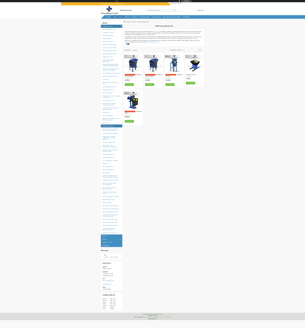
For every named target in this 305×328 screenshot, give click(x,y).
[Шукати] (174, 10)
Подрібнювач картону (108, 199)
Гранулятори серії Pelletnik (109, 44)
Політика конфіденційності (164, 317)
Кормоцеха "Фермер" (108, 32)
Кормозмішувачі (106, 38)
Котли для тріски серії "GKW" (110, 222)
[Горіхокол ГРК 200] (174, 63)
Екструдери (105, 79)
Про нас (127, 16)
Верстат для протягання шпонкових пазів (109, 188)
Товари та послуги (118, 16)
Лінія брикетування (107, 35)
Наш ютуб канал (156, 16)
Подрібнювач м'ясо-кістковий (110, 180)
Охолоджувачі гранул (108, 100)
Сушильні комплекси (107, 41)
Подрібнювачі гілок (107, 57)
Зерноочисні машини (108, 169)
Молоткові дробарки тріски (109, 76)
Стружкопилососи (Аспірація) (110, 133)
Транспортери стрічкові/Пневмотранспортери (109, 104)
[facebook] (127, 44)
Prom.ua (160, 314)
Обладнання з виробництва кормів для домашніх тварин (110, 176)
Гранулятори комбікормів (109, 50)
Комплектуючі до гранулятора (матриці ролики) (110, 108)
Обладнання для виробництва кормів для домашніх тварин (110, 65)
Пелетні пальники (107, 93)
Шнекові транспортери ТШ (109, 233)
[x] (128, 44)
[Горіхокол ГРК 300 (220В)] (133, 63)
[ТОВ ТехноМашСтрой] (109, 10)
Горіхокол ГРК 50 (191, 74)
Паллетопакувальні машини (109, 225)
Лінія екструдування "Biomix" (110, 211)
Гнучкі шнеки (105, 123)
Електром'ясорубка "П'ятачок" (110, 196)
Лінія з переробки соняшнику (110, 160)
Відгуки (104, 239)
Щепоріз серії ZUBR (107, 154)
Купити (130, 84)
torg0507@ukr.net (107, 284)
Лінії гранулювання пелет (109, 29)
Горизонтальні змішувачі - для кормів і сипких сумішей (110, 69)
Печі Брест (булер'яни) (108, 142)
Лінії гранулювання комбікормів (110, 73)
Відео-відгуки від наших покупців (171, 16)
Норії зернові (106, 172)
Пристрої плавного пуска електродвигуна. (109, 183)
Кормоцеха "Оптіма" (108, 90)
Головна (108, 16)
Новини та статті (107, 242)
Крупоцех (105, 163)
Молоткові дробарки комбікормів (108, 60)
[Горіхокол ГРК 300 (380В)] (153, 63)
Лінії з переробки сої (108, 166)
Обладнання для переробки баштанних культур (109, 215)
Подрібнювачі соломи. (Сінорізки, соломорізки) (111, 96)
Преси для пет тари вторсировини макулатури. (109, 146)
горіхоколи (156, 31)
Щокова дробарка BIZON (109, 87)
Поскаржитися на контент (151, 317)
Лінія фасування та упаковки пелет (110, 83)
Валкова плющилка (107, 115)
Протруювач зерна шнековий (110, 205)
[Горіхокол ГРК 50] (194, 63)
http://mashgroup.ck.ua (108, 280)
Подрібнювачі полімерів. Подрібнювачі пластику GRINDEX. (109, 138)
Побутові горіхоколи (108, 126)
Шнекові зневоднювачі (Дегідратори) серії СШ (108, 229)
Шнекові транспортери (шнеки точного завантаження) (110, 129)
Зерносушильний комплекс (109, 54)
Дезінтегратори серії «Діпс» (109, 219)
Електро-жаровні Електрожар (110, 208)
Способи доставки (144, 16)
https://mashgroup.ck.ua (153, 42)
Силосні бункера (106, 202)
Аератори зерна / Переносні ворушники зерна (110, 150)
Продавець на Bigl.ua (152, 315)
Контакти (134, 16)
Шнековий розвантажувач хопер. (109, 192)
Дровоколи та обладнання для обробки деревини (110, 119)
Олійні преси (105, 112)
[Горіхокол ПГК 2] (133, 99)
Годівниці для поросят (108, 157)
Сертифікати (186, 16)
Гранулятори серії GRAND (109, 47)
